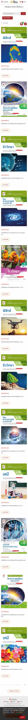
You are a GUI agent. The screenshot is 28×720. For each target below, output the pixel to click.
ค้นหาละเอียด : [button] (7, 17)
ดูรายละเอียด (5, 75)
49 (24, 685)
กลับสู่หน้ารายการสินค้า (14, 691)
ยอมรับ (22, 717)
